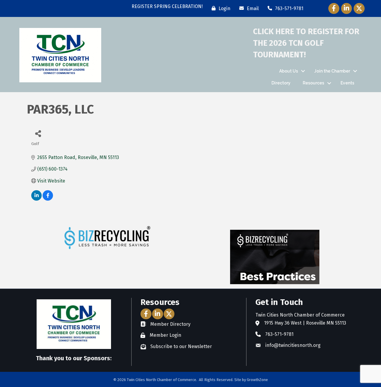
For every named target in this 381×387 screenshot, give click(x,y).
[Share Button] (38, 133)
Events (347, 83)
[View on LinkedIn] (36, 199)
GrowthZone (257, 379)
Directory (281, 83)
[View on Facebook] (48, 199)
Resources (313, 83)
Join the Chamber (332, 71)
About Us (288, 71)
